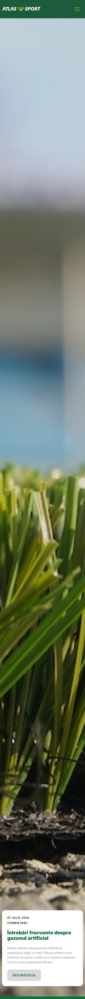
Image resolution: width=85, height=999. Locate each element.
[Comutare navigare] (77, 9)
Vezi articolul (24, 975)
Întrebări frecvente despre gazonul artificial (39, 935)
